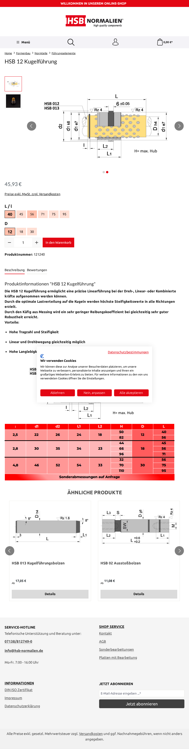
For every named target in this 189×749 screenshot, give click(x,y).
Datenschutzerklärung (22, 706)
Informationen (19, 683)
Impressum (13, 698)
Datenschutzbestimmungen (128, 352)
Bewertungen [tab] (37, 270)
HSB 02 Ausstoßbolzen (120, 563)
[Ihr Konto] (115, 42)
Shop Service (111, 626)
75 (55, 214)
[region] (94, 126)
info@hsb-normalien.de (24, 651)
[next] (179, 550)
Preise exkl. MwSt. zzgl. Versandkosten (32, 194)
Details (50, 594)
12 (10, 231)
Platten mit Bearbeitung (118, 657)
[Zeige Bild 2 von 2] (107, 172)
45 (22, 214)
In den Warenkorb (58, 242)
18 (22, 232)
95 (66, 214)
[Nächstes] (179, 126)
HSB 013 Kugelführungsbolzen (38, 563)
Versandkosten (91, 734)
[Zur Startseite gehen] (94, 21)
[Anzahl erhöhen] (36, 242)
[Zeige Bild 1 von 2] (104, 172)
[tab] (15, 270)
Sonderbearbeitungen (116, 649)
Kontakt (105, 633)
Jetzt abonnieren (142, 703)
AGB (102, 641)
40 (10, 214)
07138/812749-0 (18, 641)
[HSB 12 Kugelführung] (105, 126)
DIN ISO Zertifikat (18, 690)
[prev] (9, 550)
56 (32, 214)
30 (33, 232)
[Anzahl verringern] (9, 242)
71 (44, 214)
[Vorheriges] (31, 126)
